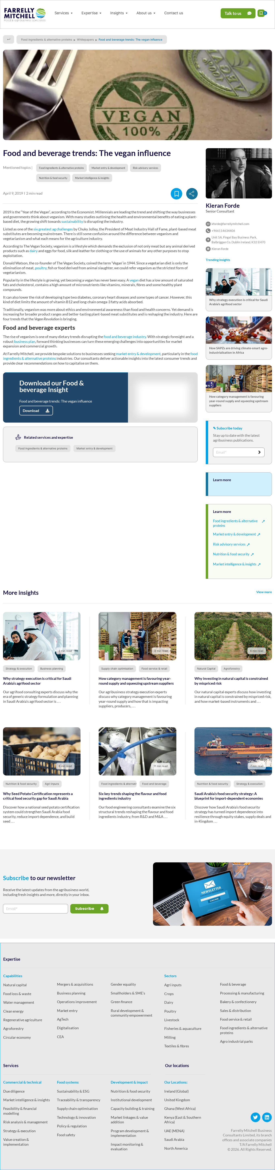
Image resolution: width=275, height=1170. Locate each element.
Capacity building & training (132, 1108)
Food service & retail (154, 668)
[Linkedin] (267, 1117)
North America (176, 1148)
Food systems (68, 1082)
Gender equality (123, 984)
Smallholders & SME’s (128, 993)
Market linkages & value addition (129, 1119)
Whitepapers (85, 39)
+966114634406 (223, 230)
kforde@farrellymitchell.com (230, 224)
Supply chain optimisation (117, 668)
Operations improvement (77, 1001)
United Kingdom (177, 1100)
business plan (24, 341)
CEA (60, 1036)
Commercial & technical (22, 1082)
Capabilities (12, 976)
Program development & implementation (130, 1133)
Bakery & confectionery (238, 1001)
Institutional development (131, 1100)
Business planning (51, 668)
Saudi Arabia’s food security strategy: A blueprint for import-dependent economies (228, 795)
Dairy (168, 1002)
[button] (64, 13)
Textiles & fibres (176, 1046)
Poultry (170, 1011)
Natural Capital (206, 668)
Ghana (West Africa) (180, 1108)
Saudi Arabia (174, 1139)
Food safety (66, 1135)
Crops (169, 993)
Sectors (170, 976)
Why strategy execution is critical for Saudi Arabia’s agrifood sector (37, 680)
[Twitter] (255, 1117)
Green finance (121, 1001)
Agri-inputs (52, 783)
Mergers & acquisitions (75, 984)
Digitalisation (68, 1028)
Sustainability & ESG (73, 1091)
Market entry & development (95, 448)
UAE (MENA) (174, 1131)
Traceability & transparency (78, 1100)
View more (264, 592)
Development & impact (129, 1082)
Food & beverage (233, 984)
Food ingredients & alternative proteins (46, 39)
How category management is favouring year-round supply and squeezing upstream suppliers (238, 401)
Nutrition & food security (21, 783)
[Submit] (259, 452)
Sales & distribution (235, 1010)
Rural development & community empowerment (131, 1012)
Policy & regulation (72, 1126)
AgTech (62, 1019)
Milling (170, 1037)
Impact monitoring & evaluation (127, 1146)
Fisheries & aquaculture (182, 1028)
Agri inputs (173, 985)
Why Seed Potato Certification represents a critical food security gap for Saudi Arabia (38, 795)
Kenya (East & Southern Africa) (182, 1119)
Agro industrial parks (236, 1041)
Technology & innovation (76, 1117)
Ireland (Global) (176, 1091)
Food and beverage (154, 783)
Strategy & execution (19, 668)
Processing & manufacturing (242, 993)
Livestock (171, 1020)
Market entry (67, 1010)
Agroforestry (232, 668)
